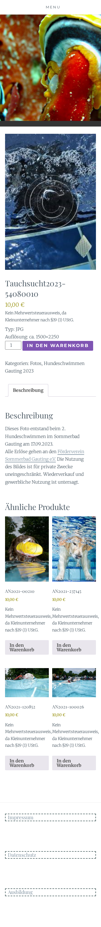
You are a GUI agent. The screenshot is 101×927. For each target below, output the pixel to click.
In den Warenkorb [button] (22, 647)
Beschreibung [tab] (28, 390)
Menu (53, 7)
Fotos (36, 363)
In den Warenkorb (58, 345)
